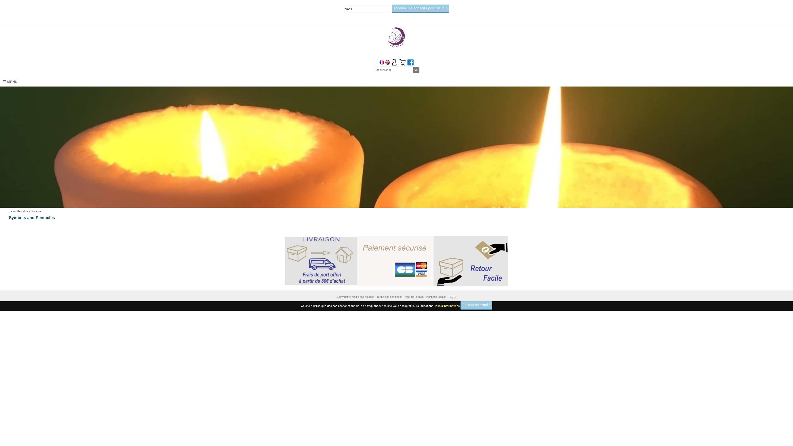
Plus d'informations (447, 304)
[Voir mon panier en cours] (402, 62)
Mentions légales (436, 295)
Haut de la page (414, 295)
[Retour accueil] (396, 37)
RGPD (452, 295)
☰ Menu (10, 80)
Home (12, 209)
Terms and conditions (389, 295)
